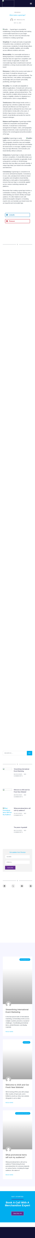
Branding (17, 12)
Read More (9, 1031)
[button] (30, 3)
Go (29, 753)
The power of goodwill (20, 827)
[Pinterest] (30, 886)
